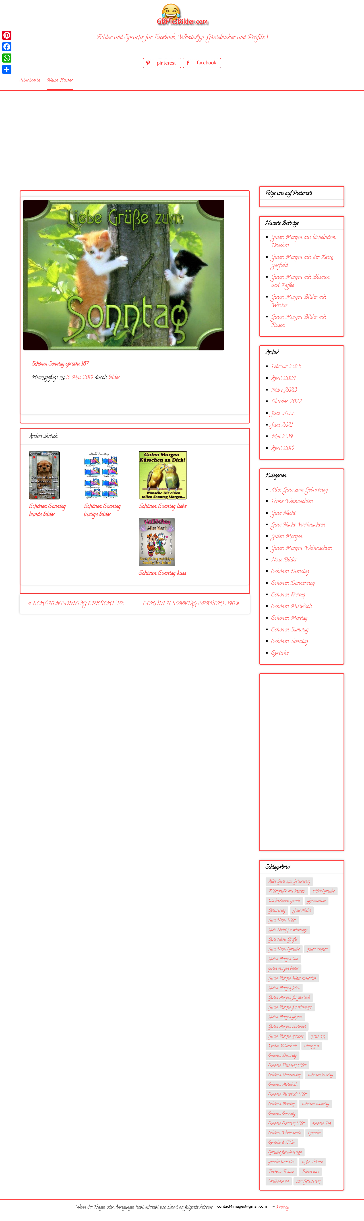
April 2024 (283, 379)
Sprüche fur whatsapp (285, 1153)
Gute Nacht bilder (282, 921)
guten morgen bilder (283, 969)
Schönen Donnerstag (293, 583)
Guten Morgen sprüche (285, 1037)
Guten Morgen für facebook (289, 998)
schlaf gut (311, 1046)
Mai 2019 (282, 437)
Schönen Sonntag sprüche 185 (77, 604)
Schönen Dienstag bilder (287, 1066)
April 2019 (282, 449)
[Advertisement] (182, 133)
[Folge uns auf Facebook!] (202, 67)
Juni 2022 (282, 414)
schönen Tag (322, 1124)
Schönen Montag (289, 618)
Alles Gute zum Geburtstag (299, 490)
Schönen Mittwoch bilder (287, 1095)
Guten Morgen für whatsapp (290, 1008)
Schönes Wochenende (284, 1133)
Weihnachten (278, 1182)
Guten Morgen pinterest (287, 1027)
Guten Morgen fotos (284, 988)
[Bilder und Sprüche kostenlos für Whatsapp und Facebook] (182, 14)
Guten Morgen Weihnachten (301, 548)
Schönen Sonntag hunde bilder (47, 511)
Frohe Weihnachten (292, 502)
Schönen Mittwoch (291, 607)
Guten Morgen (286, 537)
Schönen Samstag (290, 630)
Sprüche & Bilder (281, 1143)
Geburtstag (277, 911)
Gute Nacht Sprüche (284, 950)
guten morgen (317, 950)
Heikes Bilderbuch (282, 1046)
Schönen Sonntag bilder (286, 1124)
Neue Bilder (60, 81)
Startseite (30, 81)
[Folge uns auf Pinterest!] (163, 67)
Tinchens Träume (281, 1172)
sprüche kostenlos (281, 1162)
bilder (114, 378)
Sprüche (279, 653)
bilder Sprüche (324, 891)
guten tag (318, 1037)
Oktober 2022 (286, 402)
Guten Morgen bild (283, 959)
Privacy (282, 1207)
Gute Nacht (283, 513)
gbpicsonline (316, 901)
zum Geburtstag (308, 1182)
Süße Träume (312, 1162)
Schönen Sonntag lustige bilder (102, 511)
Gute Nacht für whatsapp (287, 930)
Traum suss (310, 1172)
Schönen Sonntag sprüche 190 (189, 604)
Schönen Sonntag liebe (162, 507)
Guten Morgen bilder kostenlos (292, 979)
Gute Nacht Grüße (282, 940)
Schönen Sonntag (289, 642)
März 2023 (284, 390)
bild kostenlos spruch (284, 901)
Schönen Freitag (288, 595)
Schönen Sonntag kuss (162, 573)
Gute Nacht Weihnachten (298, 525)
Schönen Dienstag (290, 572)
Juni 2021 (282, 425)
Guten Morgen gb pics (285, 1017)
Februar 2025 (286, 367)
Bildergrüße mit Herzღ (286, 891)
